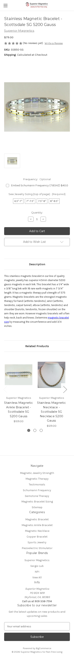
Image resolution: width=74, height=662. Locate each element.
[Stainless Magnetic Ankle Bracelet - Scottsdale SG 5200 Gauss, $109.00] (18, 375)
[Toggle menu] (5, 5)
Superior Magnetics (37, 560)
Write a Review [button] (54, 43)
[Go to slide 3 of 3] (41, 430)
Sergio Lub (37, 566)
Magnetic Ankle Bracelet (37, 525)
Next (65, 389)
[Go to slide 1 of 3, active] (28, 430)
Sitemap (37, 507)
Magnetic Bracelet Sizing (37, 501)
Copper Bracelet (37, 536)
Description (37, 264)
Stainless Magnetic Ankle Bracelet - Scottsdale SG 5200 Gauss (18, 409)
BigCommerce (43, 648)
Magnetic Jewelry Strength (37, 473)
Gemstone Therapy (37, 496)
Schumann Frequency (37, 490)
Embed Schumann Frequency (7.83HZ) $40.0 (39, 185)
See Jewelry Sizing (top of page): (37, 194)
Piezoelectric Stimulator (37, 548)
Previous (5, 389)
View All (37, 577)
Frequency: (37, 179)
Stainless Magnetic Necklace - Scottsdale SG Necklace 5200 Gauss (51, 411)
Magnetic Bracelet (37, 519)
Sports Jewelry (37, 542)
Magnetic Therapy (37, 478)
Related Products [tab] (37, 346)
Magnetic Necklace (37, 531)
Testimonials (37, 484)
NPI (37, 571)
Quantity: (37, 212)
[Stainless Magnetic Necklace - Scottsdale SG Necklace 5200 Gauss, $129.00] (51, 375)
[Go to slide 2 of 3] (34, 430)
